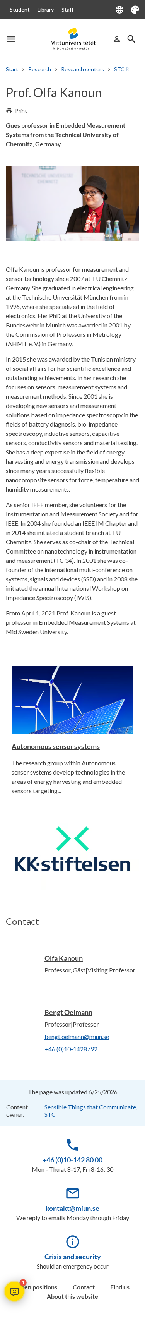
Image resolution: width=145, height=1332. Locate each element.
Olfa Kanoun (63, 958)
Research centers (82, 69)
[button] (14, 1291)
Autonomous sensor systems (56, 746)
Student (20, 9)
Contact (84, 1287)
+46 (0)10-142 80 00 (72, 1159)
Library (46, 9)
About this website (72, 1296)
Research (39, 69)
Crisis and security (72, 1256)
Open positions (36, 1287)
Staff (67, 9)
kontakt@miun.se (72, 1208)
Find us (120, 1287)
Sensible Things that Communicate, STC (90, 1110)
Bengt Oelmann (68, 1012)
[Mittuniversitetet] (72, 39)
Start (12, 69)
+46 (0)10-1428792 (70, 1049)
